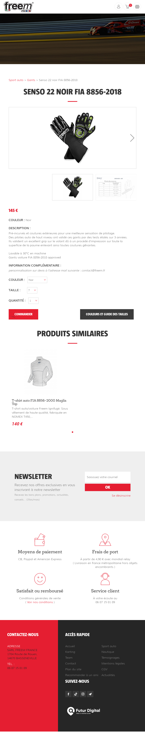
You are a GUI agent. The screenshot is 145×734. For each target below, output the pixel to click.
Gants (31, 80)
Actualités (108, 675)
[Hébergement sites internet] (83, 711)
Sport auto (16, 80)
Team (68, 657)
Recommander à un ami (81, 675)
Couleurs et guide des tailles (107, 314)
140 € (17, 424)
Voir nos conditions (40, 602)
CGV (104, 669)
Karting (70, 652)
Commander (23, 314)
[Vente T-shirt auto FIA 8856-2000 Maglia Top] (40, 372)
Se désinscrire (121, 495)
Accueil (70, 646)
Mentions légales (113, 663)
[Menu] (137, 7)
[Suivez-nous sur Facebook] (68, 694)
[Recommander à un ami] (90, 694)
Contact (70, 663)
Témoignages (111, 657)
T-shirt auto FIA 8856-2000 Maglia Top (39, 402)
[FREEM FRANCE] (19, 6)
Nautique (108, 652)
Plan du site (73, 669)
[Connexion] (119, 7)
